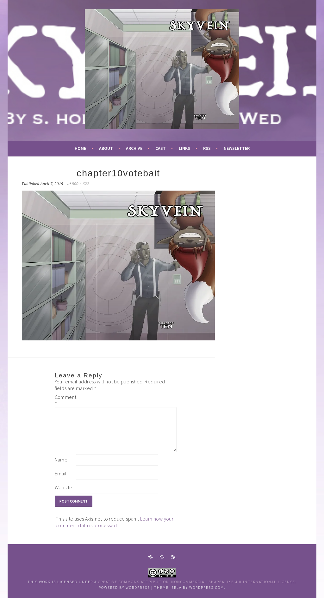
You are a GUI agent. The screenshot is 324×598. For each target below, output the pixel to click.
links (184, 148)
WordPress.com (206, 587)
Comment (65, 400)
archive (134, 148)
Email (61, 473)
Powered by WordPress (124, 587)
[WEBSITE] (151, 557)
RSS (207, 148)
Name (61, 459)
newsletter (237, 148)
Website (63, 487)
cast (160, 148)
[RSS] (173, 557)
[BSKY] (162, 557)
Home (80, 148)
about (106, 148)
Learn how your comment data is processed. (114, 522)
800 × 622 (80, 184)
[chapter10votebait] (118, 338)
